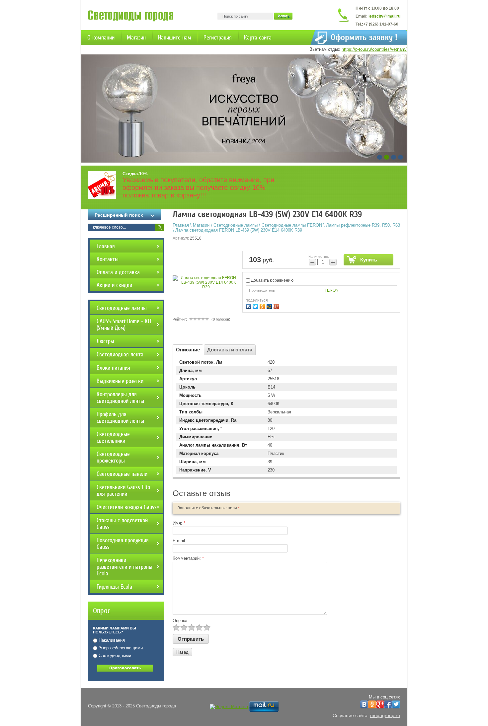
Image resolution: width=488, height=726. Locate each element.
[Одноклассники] (263, 305)
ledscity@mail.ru (384, 16)
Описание (188, 349)
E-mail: (179, 540)
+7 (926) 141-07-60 (380, 24)
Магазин (136, 37)
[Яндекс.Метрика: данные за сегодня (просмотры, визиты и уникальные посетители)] (229, 706)
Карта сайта (258, 37)
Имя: (179, 523)
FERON (332, 290)
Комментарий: (188, 558)
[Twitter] (256, 305)
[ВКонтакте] (249, 305)
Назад (182, 652)
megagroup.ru (385, 715)
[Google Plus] (277, 305)
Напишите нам (174, 37)
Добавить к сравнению (271, 280)
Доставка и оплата (229, 349)
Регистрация (217, 37)
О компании (101, 37)
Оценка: (181, 620)
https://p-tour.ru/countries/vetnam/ (374, 49)
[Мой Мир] (270, 305)
